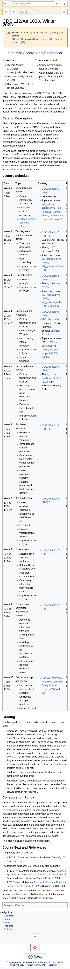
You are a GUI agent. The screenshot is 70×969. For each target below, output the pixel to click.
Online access (14, 861)
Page (6, 12)
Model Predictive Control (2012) (51, 378)
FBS (44, 319)
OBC (44, 188)
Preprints (8, 926)
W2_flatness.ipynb (51, 258)
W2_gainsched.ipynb (53, 266)
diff (14, 39)
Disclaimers (55, 965)
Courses (19, 905)
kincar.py (54, 306)
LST (52, 247)
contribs (15, 36)
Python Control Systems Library (27, 222)
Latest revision (41, 39)
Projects (8, 929)
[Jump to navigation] (5, 3)
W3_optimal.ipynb (51, 302)
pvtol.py (46, 357)
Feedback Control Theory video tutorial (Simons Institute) (52, 215)
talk (61, 32)
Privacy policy (17, 965)
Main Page (9, 916)
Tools (64, 12)
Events (7, 922)
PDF (59, 207)
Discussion (14, 12)
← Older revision (25, 39)
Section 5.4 (54, 319)
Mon (59, 196)
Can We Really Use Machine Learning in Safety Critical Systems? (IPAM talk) (52, 685)
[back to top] (35, 936)
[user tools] (65, 3)
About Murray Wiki (36, 965)
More (22, 12)
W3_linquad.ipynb (51, 294)
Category (8, 905)
